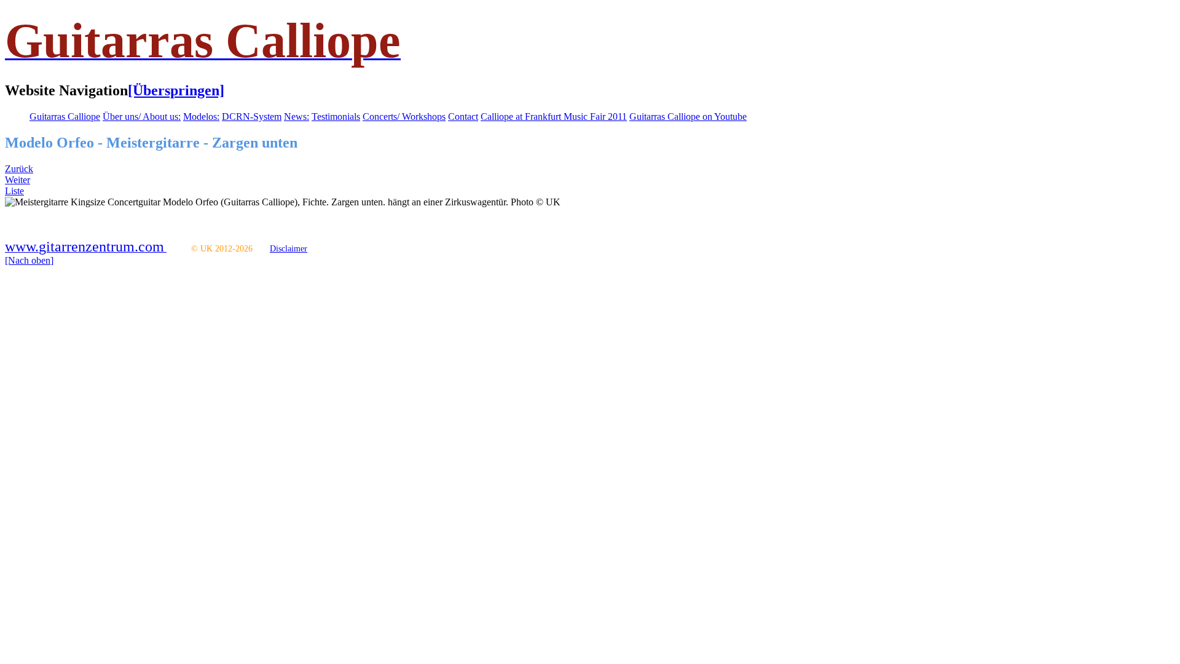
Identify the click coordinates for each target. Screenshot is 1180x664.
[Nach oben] (29, 260)
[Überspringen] (176, 90)
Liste (14, 191)
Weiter (17, 180)
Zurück (19, 169)
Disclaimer (288, 248)
